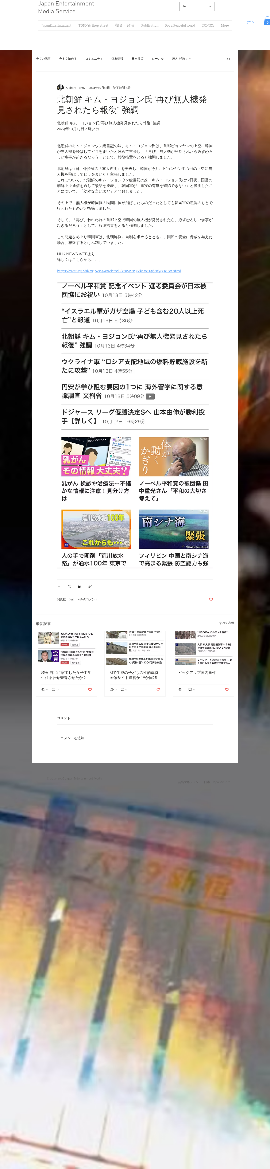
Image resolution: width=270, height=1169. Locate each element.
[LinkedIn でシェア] (80, 586)
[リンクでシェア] (90, 586)
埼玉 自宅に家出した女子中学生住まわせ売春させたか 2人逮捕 (66, 675)
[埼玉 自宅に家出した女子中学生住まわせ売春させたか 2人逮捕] (66, 648)
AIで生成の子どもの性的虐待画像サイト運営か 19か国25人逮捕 (134, 675)
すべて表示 (226, 623)
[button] (125, 25)
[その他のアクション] (210, 87)
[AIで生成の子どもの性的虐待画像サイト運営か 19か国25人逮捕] (135, 648)
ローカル (158, 58)
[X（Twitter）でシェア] (69, 586)
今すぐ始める (68, 58)
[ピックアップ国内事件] (203, 648)
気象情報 (117, 58)
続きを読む (179, 58)
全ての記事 (43, 58)
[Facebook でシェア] (59, 586)
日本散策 (137, 58)
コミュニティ (94, 58)
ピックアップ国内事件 (197, 673)
